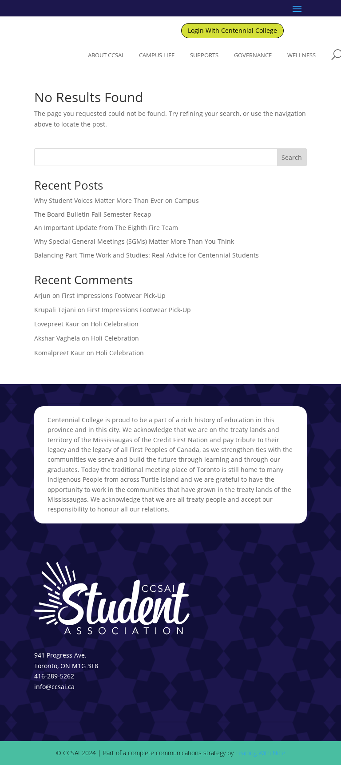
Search (292, 157)
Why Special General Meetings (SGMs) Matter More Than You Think (134, 241)
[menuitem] (105, 55)
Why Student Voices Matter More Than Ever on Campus (116, 200)
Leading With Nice (260, 753)
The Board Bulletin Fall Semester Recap (92, 214)
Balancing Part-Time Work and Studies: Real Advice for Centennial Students (146, 255)
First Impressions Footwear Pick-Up (114, 295)
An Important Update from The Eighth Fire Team (106, 227)
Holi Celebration (115, 324)
